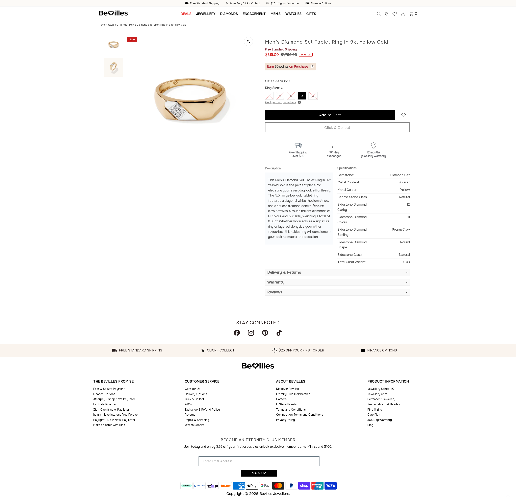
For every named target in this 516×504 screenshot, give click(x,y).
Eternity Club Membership (293, 394)
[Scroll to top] (508, 496)
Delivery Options (196, 394)
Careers (281, 399)
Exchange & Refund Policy (202, 409)
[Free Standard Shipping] (187, 3)
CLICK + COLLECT (221, 350)
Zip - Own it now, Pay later (111, 409)
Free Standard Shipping (205, 3)
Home (102, 24)
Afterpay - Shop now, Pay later (114, 399)
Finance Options (321, 3)
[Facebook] (237, 333)
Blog (370, 425)
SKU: (269, 81)
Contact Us (192, 389)
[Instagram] (251, 333)
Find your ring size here (280, 102)
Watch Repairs (195, 425)
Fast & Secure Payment (109, 389)
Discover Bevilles (287, 389)
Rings (123, 24)
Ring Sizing (374, 409)
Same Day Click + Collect (244, 3)
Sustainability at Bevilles (383, 404)
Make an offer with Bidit (109, 425)
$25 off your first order (284, 3)
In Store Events (286, 404)
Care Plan (373, 414)
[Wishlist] (394, 13)
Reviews (274, 292)
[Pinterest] (265, 333)
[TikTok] (279, 333)
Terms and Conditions (291, 409)
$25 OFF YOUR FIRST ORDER (301, 350)
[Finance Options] (308, 3)
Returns (190, 414)
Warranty (275, 282)
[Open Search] (379, 14)
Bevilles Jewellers (274, 493)
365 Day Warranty (379, 420)
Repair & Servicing (197, 420)
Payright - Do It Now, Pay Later (114, 420)
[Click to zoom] (248, 41)
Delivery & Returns (284, 272)
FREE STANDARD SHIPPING (140, 350)
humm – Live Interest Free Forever (116, 414)
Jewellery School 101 (381, 389)
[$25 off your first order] (268, 3)
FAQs (188, 404)
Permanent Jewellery (381, 399)
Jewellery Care (377, 394)
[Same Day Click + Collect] (227, 3)
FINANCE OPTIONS (382, 350)
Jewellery (112, 24)
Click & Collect (337, 127)
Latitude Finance (104, 404)
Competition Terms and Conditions (299, 414)
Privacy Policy (285, 420)
